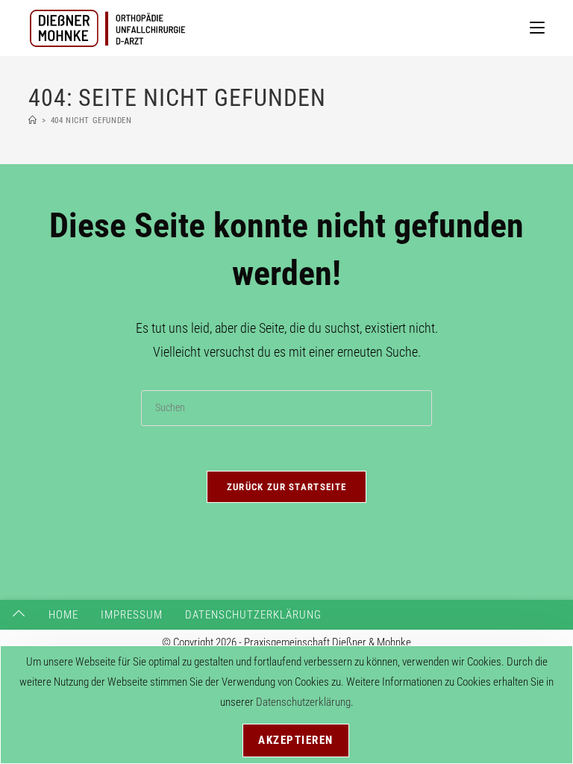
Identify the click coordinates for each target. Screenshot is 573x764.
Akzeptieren (296, 740)
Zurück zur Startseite (286, 486)
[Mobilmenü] (537, 28)
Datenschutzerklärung (253, 614)
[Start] (32, 120)
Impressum (132, 614)
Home (63, 614)
